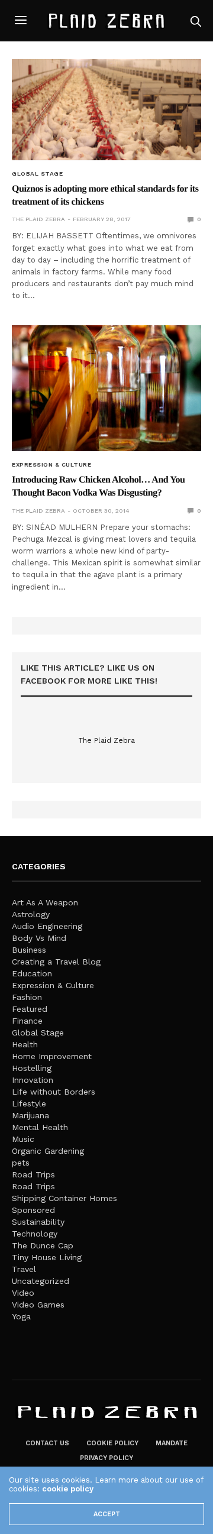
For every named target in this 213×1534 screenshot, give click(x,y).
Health (25, 1044)
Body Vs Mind (39, 938)
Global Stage (37, 174)
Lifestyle (29, 1103)
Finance (27, 1021)
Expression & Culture (51, 465)
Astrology (31, 914)
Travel (24, 1269)
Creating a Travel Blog (56, 961)
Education (32, 973)
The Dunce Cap (42, 1245)
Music (23, 1139)
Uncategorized (40, 1281)
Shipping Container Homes (64, 1198)
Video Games (38, 1304)
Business (29, 950)
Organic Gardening (48, 1151)
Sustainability (38, 1222)
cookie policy (67, 1488)
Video (23, 1293)
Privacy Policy (106, 1458)
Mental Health (40, 1127)
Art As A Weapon (45, 902)
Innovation (32, 1080)
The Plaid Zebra (38, 219)
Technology (34, 1233)
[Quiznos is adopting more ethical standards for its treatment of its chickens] (106, 109)
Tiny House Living (47, 1257)
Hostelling (31, 1068)
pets (21, 1162)
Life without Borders (53, 1092)
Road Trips (33, 1174)
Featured (29, 1009)
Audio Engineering (47, 926)
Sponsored (33, 1210)
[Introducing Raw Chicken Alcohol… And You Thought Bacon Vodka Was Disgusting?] (106, 388)
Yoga (21, 1316)
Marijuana (30, 1115)
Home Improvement (52, 1056)
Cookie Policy (112, 1443)
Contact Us (47, 1443)
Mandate (172, 1443)
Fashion (27, 997)
